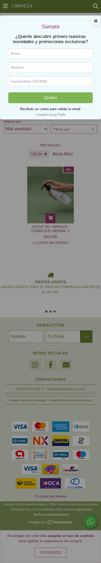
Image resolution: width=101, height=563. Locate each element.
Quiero (50, 97)
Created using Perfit (51, 115)
